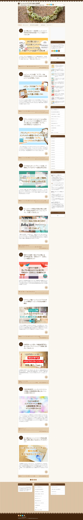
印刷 (45, 200)
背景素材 (40, 246)
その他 (21, 291)
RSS (47, 4)
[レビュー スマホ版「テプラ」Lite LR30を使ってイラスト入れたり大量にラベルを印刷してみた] (33, 97)
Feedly (49, 4)
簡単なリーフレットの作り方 (55, 125)
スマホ (37, 200)
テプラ (37, 111)
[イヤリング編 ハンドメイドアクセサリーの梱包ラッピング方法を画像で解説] (33, 322)
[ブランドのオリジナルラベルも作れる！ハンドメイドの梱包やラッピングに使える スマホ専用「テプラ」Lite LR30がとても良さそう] (33, 144)
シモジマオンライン (26, 382)
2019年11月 (53, 138)
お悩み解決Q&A (53, 127)
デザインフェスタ (26, 430)
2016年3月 (53, 161)
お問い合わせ (54, 491)
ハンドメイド (32, 430)
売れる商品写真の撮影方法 (24, 245)
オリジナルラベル (32, 111)
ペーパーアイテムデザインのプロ (42, 112)
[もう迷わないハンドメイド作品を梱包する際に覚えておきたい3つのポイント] (33, 461)
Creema (29, 66)
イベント (37, 66)
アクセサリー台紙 (32, 200)
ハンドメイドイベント (39, 430)
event (32, 66)
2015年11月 (53, 168)
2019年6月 (53, 145)
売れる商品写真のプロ (44, 67)
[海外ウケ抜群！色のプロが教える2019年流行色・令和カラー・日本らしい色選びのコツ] (33, 278)
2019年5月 (53, 147)
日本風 (30, 291)
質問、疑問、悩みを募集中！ (56, 489)
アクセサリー (31, 336)
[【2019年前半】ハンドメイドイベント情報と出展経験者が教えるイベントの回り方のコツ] (33, 412)
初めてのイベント (23, 66)
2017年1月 (53, 152)
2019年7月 (53, 143)
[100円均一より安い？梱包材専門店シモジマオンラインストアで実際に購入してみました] (33, 367)
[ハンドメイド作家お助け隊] (41, 4)
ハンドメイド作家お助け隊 (22, 517)
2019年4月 (53, 150)
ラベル (44, 111)
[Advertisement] (58, 33)
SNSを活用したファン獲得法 (55, 114)
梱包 (39, 336)
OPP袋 (21, 382)
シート (26, 246)
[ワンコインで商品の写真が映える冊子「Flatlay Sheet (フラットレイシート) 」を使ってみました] (33, 231)
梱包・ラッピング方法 (24, 111)
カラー (25, 291)
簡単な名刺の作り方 (54, 123)
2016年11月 (53, 154)
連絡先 (53, 4)
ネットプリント (41, 200)
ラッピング (40, 111)
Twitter (51, 4)
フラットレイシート (31, 246)
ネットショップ (32, 382)
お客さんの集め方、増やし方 (55, 116)
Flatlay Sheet (22, 246)
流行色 (32, 291)
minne (34, 66)
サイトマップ (54, 493)
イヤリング (36, 336)
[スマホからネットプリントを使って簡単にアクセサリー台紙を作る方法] (33, 187)
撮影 (35, 246)
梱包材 (37, 382)
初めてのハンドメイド (54, 118)
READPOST (46, 62)
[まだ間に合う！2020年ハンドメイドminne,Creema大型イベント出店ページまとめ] (33, 54)
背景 (37, 246)
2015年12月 (53, 166)
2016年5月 (53, 159)
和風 (27, 291)
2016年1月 (53, 163)
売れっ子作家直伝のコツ (55, 109)
